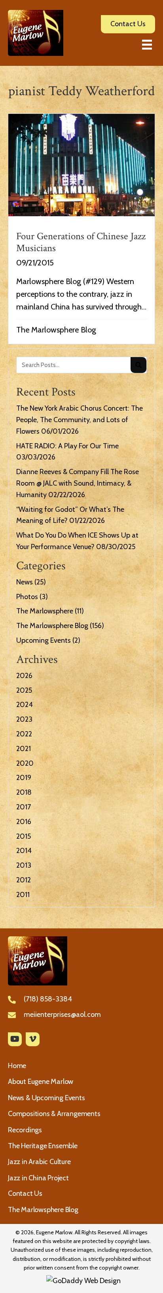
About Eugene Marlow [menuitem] (40, 1081)
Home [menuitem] (17, 1065)
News (24, 582)
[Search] (138, 365)
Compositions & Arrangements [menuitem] (54, 1113)
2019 (23, 777)
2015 (23, 836)
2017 (23, 807)
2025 (24, 690)
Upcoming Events (43, 640)
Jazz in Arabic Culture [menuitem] (39, 1161)
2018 (24, 792)
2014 (24, 850)
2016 (23, 821)
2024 (24, 704)
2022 (24, 734)
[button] (15, 1039)
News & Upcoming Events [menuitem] (46, 1097)
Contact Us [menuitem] (25, 1193)
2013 (23, 865)
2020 (25, 763)
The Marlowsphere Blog (56, 329)
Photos (27, 596)
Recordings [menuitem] (25, 1130)
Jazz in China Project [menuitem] (38, 1178)
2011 (23, 894)
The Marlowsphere (44, 611)
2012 (23, 880)
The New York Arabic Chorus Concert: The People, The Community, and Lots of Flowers (79, 420)
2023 (24, 719)
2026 (24, 675)
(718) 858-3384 (48, 999)
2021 (23, 748)
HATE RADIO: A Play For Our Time (67, 446)
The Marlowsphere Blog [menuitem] (43, 1209)
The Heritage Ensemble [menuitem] (43, 1145)
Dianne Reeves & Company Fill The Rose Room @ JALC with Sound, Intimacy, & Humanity (77, 483)
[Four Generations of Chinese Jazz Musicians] (81, 229)
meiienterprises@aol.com (62, 1014)
